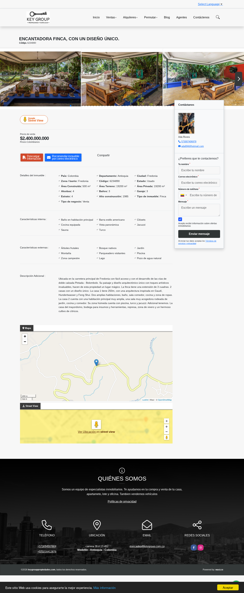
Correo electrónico (188, 176)
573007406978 (188, 141)
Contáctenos (201, 17)
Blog (167, 17)
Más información (104, 587)
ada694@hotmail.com (192, 146)
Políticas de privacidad (122, 501)
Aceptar (228, 587)
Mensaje (183, 201)
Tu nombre (184, 164)
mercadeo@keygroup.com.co (147, 546)
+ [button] (25, 336)
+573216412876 (47, 551)
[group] (40, 79)
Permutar (150, 17)
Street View (35, 119)
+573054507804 (47, 546)
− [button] (25, 341)
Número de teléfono (189, 189)
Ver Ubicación (87, 431)
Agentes (181, 17)
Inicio (96, 17)
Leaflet (145, 399)
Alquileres (129, 17)
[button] (70, 105)
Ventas (110, 17)
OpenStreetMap (165, 399)
